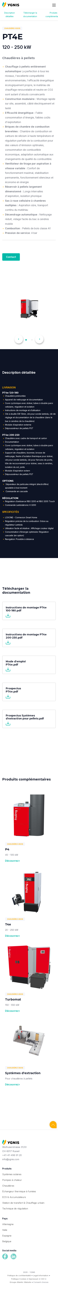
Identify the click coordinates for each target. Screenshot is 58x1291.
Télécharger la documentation (30, 15)
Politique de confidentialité (19, 1275)
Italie (4, 1230)
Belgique (6, 1241)
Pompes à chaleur (12, 1180)
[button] (18, 339)
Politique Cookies (18, 1279)
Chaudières (8, 1185)
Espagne (6, 1235)
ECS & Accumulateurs (14, 1197)
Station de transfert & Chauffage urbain (23, 1202)
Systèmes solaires (11, 1174)
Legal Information (40, 1275)
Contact (11, 256)
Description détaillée (9, 15)
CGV (43, 1279)
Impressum (33, 1279)
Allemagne (8, 1224)
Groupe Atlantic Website (20, 1282)
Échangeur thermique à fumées (19, 1191)
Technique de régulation (15, 1208)
